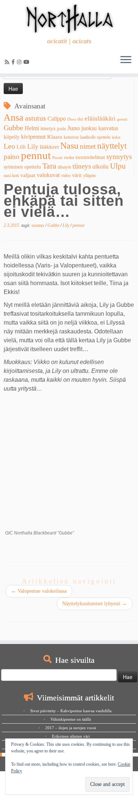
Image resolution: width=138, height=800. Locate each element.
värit (77, 175)
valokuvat (48, 175)
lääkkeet (49, 147)
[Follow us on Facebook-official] (14, 62)
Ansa (14, 117)
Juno (73, 128)
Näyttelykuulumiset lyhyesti (94, 603)
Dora (71, 119)
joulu (61, 128)
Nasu (69, 145)
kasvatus (108, 128)
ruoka (69, 157)
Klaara (54, 137)
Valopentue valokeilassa (39, 591)
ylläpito (89, 175)
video (66, 175)
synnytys (119, 156)
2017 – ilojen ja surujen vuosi (70, 727)
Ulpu (118, 166)
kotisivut (71, 137)
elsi (80, 119)
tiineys (81, 166)
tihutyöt (64, 167)
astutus (35, 118)
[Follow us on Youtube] (28, 62)
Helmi (32, 128)
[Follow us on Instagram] (20, 62)
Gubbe (13, 128)
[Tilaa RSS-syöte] (8, 62)
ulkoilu (100, 166)
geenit (122, 119)
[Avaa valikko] (125, 60)
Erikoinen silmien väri (71, 736)
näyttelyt (112, 145)
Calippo (56, 118)
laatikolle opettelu (95, 137)
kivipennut (33, 137)
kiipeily (12, 137)
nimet (88, 146)
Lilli (21, 147)
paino (12, 156)
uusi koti (11, 175)
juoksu (89, 128)
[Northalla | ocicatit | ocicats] (69, 19)
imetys (48, 128)
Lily (32, 146)
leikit (116, 137)
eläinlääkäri (100, 118)
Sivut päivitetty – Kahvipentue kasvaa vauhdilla (71, 711)
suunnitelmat (90, 157)
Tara (49, 165)
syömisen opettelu (22, 167)
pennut (36, 155)
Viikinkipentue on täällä (70, 719)
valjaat (27, 175)
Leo (9, 146)
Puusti (57, 158)
